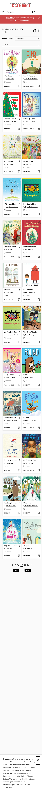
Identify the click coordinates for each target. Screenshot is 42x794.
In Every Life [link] (8, 161)
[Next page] (31, 565)
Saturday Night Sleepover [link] (30, 119)
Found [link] (25, 375)
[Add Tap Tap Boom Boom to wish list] (19, 427)
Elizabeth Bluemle (11, 420)
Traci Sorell (28, 164)
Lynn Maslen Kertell (31, 207)
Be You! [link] (26, 418)
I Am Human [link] (8, 76)
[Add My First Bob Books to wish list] (19, 342)
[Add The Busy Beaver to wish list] (19, 513)
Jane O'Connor (30, 121)
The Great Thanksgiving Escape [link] (30, 332)
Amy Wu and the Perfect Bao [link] (11, 546)
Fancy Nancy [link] (9, 375)
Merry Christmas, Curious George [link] (30, 247)
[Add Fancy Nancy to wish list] (19, 385)
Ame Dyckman (30, 292)
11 (15, 565)
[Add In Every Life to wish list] (19, 171)
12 (18, 565)
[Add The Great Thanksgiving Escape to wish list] (38, 342)
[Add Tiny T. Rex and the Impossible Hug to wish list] (38, 86)
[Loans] (34, 12)
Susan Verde (10, 79)
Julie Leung (9, 250)
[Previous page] (12, 565)
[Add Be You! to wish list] (38, 427)
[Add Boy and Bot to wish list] (38, 299)
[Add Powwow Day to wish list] (38, 171)
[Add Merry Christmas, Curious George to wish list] (38, 257)
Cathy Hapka (29, 250)
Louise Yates (10, 463)
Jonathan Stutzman (31, 79)
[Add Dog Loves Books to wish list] (19, 470)
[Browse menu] (38, 12)
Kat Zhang (9, 548)
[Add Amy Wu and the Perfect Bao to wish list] (19, 555)
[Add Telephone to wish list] (38, 555)
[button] (34, 31)
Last (27, 570)
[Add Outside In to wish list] (38, 513)
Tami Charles (29, 463)
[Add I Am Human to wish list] (19, 86)
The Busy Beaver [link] (10, 503)
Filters (6, 45)
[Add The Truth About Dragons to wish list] (19, 257)
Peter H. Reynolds (30, 420)
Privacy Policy (29, 762)
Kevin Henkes (10, 292)
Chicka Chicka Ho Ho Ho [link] (11, 119)
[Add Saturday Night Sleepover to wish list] (38, 129)
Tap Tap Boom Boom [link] (11, 418)
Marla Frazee (10, 164)
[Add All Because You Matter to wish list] (38, 470)
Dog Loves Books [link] (10, 460)
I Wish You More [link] (10, 204)
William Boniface (11, 121)
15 (28, 565)
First (15, 570)
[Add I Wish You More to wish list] (19, 214)
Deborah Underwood (31, 506)
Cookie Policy (8, 787)
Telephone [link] (27, 546)
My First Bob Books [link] (11, 332)
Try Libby (9, 18)
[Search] (3, 12)
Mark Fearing (29, 335)
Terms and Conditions (11, 762)
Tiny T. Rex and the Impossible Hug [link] (30, 76)
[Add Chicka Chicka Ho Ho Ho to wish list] (19, 129)
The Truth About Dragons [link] (11, 247)
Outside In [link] (27, 503)
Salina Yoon (29, 378)
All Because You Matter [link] (30, 460)
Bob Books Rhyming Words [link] (30, 204)
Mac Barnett (29, 548)
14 (25, 565)
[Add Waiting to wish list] (19, 299)
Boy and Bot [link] (28, 290)
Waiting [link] (7, 290)
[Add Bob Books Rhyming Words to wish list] (38, 214)
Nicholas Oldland (11, 506)
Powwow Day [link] (28, 161)
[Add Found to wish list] (38, 385)
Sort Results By (7, 38)
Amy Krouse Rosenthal (12, 207)
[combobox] (16, 12)
